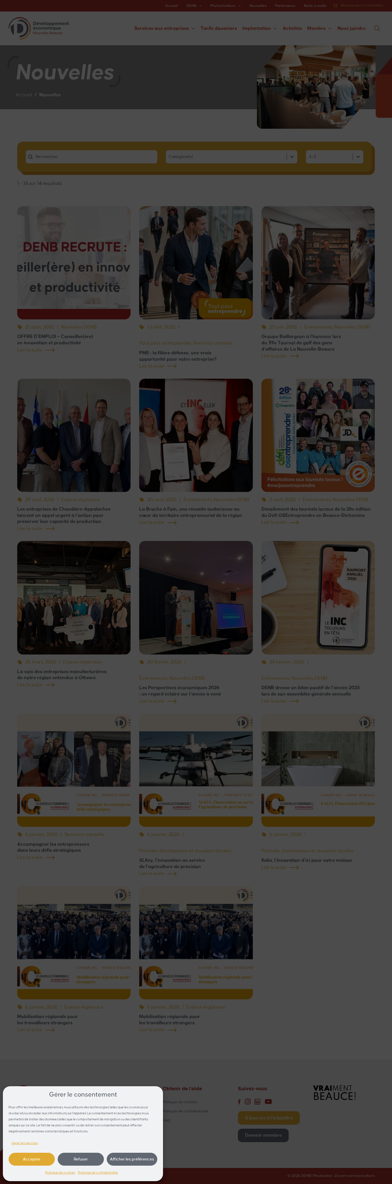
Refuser (81, 1159)
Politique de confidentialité (98, 1173)
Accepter (31, 1159)
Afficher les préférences (132, 1159)
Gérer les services (24, 1143)
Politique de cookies (60, 1173)
